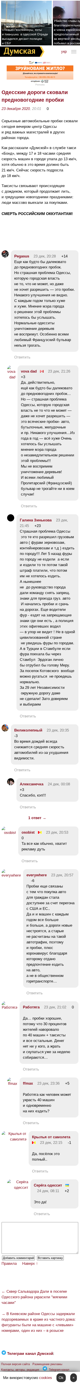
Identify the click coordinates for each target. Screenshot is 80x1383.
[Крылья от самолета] (14, 1139)
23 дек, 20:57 (62, 875)
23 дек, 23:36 (48, 1083)
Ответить (22, 357)
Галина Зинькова (36, 520)
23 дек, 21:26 (59, 371)
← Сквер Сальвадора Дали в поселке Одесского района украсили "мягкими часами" (34, 1297)
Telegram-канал (59, 1369)
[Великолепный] (5, 730)
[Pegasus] (5, 256)
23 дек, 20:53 (57, 832)
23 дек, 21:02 (55, 1007)
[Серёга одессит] (17, 1187)
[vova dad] (11, 377)
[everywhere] (11, 875)
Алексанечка (31, 784)
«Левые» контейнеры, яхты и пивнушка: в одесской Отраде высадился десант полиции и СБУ (25, 36)
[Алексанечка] (10, 784)
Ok (61, 1378)
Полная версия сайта (15, 1364)
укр (64, 51)
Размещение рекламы (47, 1364)
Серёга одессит (48, 1185)
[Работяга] (9, 1007)
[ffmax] (12, 1083)
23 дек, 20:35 (58, 730)
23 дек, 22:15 (51, 1143)
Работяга (31, 1007)
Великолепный (28, 730)
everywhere (36, 875)
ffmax (28, 1083)
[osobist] (9, 832)
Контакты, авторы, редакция (20, 1369)
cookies (45, 1378)
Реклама (40, 84)
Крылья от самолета (51, 1137)
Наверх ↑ (30, 1263)
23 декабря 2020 (16, 109)
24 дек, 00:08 (59, 784)
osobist (28, 832)
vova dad (29, 371)
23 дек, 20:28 (45, 256)
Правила (9, 1263)
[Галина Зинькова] (10, 520)
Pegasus (21, 256)
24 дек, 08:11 (48, 1191)
